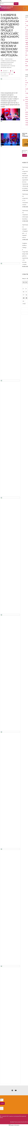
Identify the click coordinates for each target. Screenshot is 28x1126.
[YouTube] (15, 1090)
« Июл (24, 303)
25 (26, 298)
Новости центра (9, 59)
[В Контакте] (12, 1090)
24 (23, 298)
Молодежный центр (6, 72)
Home (2, 59)
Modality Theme (13, 1122)
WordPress (25, 1122)
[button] (1, 1)
